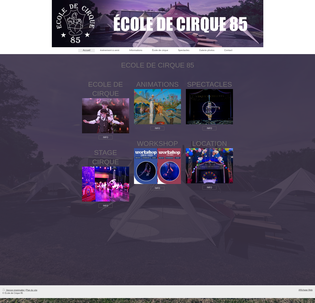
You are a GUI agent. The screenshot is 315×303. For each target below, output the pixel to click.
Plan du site (31, 290)
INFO (105, 137)
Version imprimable (15, 290)
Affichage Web (306, 290)
